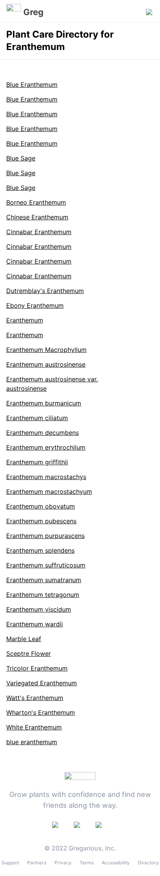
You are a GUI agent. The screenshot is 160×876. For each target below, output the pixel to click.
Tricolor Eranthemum (37, 668)
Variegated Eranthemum (41, 683)
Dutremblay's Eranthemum (45, 291)
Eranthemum (24, 320)
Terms (87, 863)
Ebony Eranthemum (35, 305)
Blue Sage (20, 158)
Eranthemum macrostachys (46, 477)
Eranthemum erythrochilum (45, 447)
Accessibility (116, 863)
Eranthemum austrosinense (45, 364)
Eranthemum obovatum (40, 506)
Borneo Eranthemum (36, 202)
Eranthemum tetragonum (42, 594)
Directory (148, 863)
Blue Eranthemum (31, 84)
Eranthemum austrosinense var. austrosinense (52, 383)
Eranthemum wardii (34, 624)
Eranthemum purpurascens (45, 536)
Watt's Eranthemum (34, 698)
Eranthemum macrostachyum (49, 491)
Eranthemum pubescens (41, 521)
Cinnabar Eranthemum (38, 232)
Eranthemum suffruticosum (45, 565)
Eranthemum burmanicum (43, 403)
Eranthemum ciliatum (37, 418)
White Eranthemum (34, 727)
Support (10, 863)
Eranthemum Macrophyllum (46, 350)
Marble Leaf (23, 639)
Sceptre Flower (28, 653)
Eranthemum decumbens (42, 432)
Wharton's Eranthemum (40, 712)
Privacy (62, 863)
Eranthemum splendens (40, 550)
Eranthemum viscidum (38, 609)
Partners (36, 863)
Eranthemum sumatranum (43, 580)
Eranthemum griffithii (37, 462)
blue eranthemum (31, 742)
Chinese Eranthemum (37, 217)
